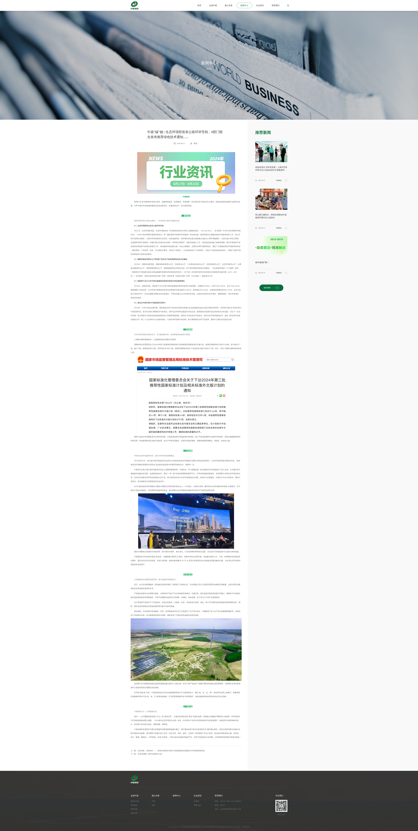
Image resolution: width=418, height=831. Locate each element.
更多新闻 (267, 288)
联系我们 (276, 5)
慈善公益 (197, 805)
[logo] (134, 5)
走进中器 (213, 5)
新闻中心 (244, 5)
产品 (153, 801)
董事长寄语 (135, 801)
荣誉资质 (134, 809)
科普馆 (196, 801)
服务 (153, 805)
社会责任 (260, 5)
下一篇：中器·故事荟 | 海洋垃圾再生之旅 (146, 754)
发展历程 (134, 805)
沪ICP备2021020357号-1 (224, 827)
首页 (199, 5)
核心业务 (229, 5)
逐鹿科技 (245, 827)
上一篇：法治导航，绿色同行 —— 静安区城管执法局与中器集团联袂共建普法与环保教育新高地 (168, 751)
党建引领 (134, 813)
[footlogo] (209, 779)
